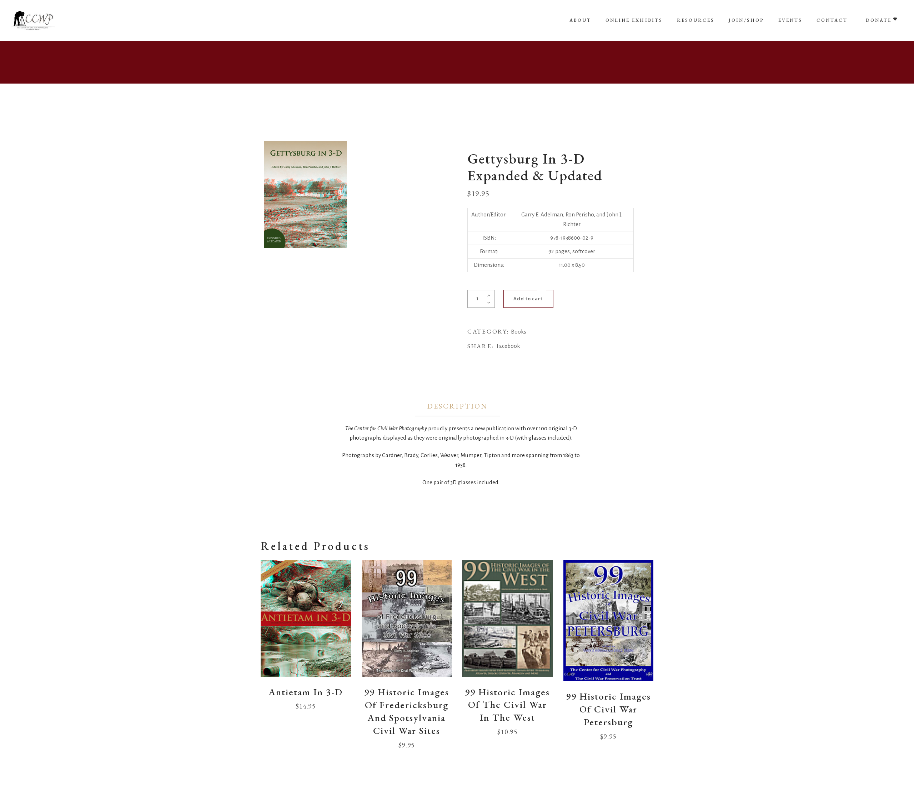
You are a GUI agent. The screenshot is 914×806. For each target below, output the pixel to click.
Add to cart (528, 298)
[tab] (457, 406)
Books (518, 332)
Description (457, 406)
